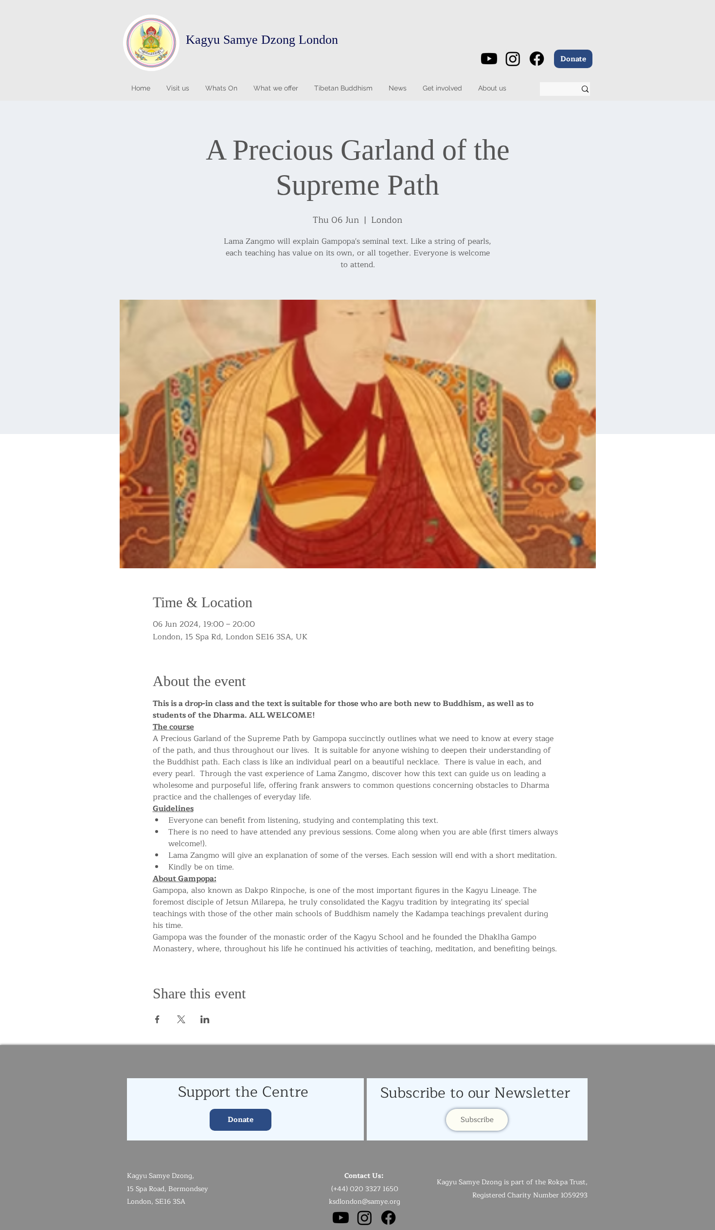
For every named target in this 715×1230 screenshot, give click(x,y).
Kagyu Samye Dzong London (262, 40)
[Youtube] (489, 58)
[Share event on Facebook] (157, 1019)
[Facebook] (536, 58)
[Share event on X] (181, 1019)
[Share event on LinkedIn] (205, 1019)
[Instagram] (512, 58)
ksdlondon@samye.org (364, 1201)
